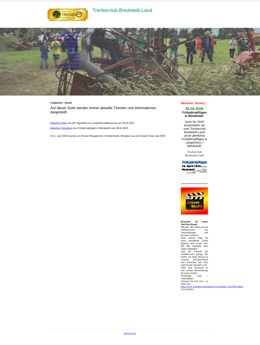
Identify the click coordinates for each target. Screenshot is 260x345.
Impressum (72, 68)
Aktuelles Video (58, 123)
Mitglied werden (67, 47)
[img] (67, 14)
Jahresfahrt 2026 (68, 36)
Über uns (73, 43)
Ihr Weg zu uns (69, 65)
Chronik (73, 50)
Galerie (74, 58)
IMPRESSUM (130, 333)
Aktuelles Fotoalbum (61, 128)
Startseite (72, 32)
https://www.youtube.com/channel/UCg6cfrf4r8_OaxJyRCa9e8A (212, 286)
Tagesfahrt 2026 (68, 39)
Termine (73, 54)
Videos (74, 61)
